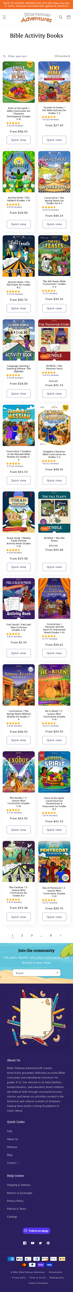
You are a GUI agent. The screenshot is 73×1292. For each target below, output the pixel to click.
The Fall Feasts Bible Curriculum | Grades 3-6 (54, 284)
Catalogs (12, 1216)
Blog (9, 1154)
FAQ (9, 1131)
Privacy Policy (15, 1200)
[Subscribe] (57, 972)
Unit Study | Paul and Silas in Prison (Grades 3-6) (19, 627)
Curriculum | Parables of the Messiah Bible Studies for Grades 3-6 (18, 455)
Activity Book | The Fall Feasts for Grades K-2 (18, 285)
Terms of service (37, 1277)
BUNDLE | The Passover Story (54, 367)
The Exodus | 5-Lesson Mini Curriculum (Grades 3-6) (19, 802)
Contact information (38, 1283)
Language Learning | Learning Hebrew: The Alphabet (19, 369)
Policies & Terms (16, 1208)
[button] (4, 17)
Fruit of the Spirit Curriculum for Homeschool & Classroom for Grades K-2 (54, 803)
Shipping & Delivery (18, 1184)
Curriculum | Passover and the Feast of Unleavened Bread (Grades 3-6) (54, 628)
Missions (12, 1147)
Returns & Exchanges (19, 1192)
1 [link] (12, 935)
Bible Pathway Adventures (32, 1272)
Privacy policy (19, 1277)
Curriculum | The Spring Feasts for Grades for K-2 (54, 201)
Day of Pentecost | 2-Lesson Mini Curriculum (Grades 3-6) (54, 892)
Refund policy (55, 1272)
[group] (18, 125)
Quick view (18, 139)
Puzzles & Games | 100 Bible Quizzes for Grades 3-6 (54, 110)
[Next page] (60, 935)
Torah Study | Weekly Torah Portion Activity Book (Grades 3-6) (19, 542)
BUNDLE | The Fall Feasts (54, 539)
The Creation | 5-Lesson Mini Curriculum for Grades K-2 (18, 891)
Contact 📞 (13, 1162)
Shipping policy (56, 1277)
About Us (12, 1139)
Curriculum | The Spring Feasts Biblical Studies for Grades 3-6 (19, 715)
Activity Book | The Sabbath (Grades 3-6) (18, 199)
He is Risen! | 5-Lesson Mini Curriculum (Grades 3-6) (54, 715)
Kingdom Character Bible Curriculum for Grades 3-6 (54, 454)
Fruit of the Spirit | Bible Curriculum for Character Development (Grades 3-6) (18, 113)
